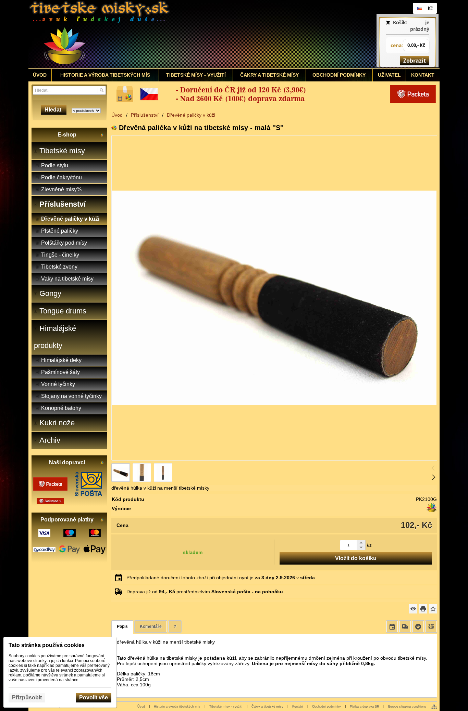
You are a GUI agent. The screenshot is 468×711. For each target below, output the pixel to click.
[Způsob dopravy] (405, 626)
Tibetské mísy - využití (226, 706)
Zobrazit (414, 60)
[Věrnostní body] (418, 626)
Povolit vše (93, 697)
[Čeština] (419, 8)
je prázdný (419, 25)
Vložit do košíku (356, 558)
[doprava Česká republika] (274, 94)
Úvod (141, 706)
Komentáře (151, 626)
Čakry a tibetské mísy (267, 706)
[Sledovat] (413, 608)
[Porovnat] (431, 626)
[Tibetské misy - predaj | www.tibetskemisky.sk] (183, 34)
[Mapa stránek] (434, 706)
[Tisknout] (423, 608)
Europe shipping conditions (407, 706)
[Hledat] (101, 90)
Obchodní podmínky (326, 706)
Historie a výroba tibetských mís (177, 706)
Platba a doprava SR (364, 706)
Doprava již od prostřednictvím (204, 591)
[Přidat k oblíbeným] (433, 608)
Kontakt (297, 706)
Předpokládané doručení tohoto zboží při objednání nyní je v (220, 577)
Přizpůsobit (27, 697)
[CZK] (430, 8)
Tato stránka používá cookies (47, 645)
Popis (122, 626)
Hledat (54, 110)
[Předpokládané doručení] (392, 626)
